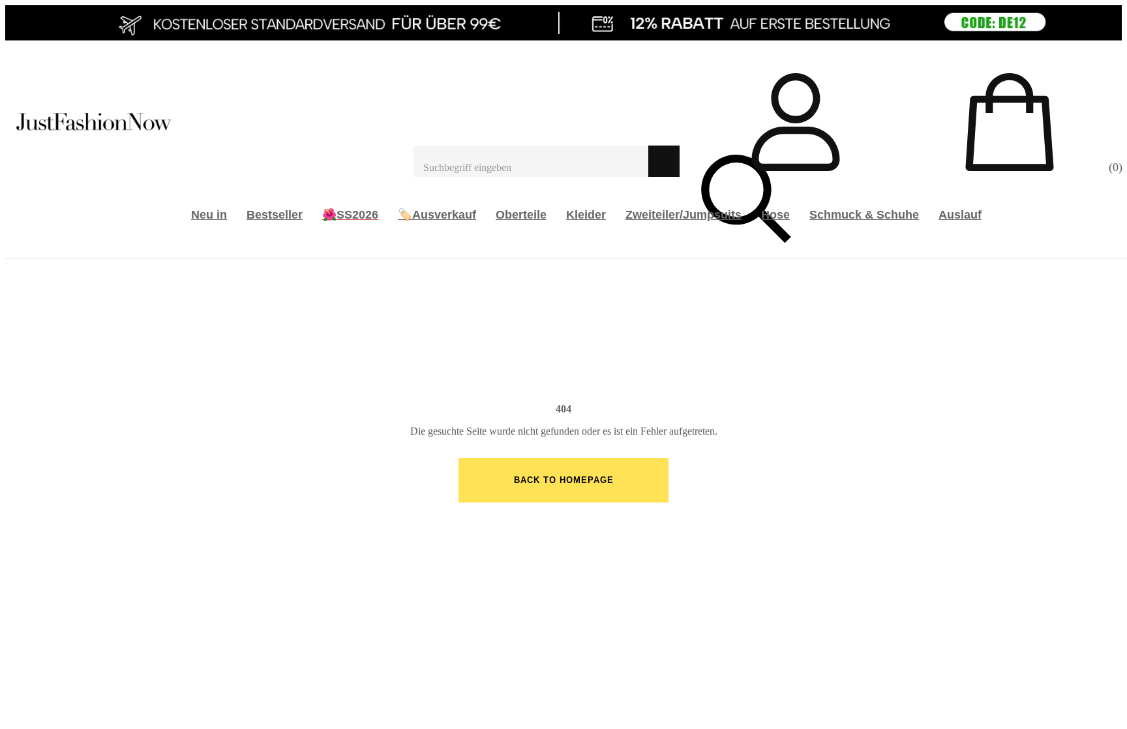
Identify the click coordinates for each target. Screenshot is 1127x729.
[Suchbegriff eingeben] (530, 161)
